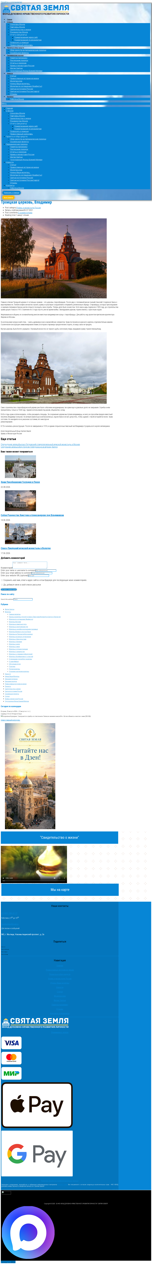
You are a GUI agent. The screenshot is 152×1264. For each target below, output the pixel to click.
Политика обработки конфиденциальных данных (59, 1181)
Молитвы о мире (14, 647)
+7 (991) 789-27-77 (9, 913)
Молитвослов (16, 81)
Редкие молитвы (14, 669)
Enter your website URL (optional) (14, 575)
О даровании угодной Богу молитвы (20, 659)
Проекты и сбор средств (59, 974)
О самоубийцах (14, 661)
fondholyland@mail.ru (9, 924)
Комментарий (7, 568)
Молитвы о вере (14, 644)
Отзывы (13, 94)
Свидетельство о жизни (20, 29)
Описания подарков (11, 679)
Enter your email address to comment (16, 573)
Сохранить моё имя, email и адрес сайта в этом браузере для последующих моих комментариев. (45, 580)
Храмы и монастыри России (22, 66)
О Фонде (10, 22)
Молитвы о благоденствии (17, 639)
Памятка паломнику (18, 58)
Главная (9, 20)
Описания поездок (11, 681)
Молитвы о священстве (17, 652)
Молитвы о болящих (15, 642)
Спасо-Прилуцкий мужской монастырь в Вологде (26, 548)
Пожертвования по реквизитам (27, 40)
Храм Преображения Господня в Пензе (20, 482)
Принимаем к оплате (59, 1032)
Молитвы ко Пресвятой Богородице (21, 634)
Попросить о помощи (19, 42)
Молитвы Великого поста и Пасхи (20, 632)
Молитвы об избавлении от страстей (21, 656)
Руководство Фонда (19, 32)
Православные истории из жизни (24, 78)
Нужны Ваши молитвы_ (20, 84)
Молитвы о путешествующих (18, 649)
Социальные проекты (19, 53)
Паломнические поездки (15, 55)
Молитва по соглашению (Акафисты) (26, 86)
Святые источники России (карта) (24, 91)
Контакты (10, 97)
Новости (10, 73)
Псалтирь (12, 666)
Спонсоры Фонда (17, 24)
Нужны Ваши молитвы (59, 983)
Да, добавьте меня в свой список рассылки (22, 584)
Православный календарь (21, 45)
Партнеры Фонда (17, 27)
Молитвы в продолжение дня (18, 627)
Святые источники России (21, 89)
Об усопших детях (15, 664)
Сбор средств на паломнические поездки (28, 50)
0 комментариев (25, 212)
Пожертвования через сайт (26, 37)
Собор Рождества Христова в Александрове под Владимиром (32, 515)
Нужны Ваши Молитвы (12, 676)
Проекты (8, 686)
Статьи (13, 76)
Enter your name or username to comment (18, 570)
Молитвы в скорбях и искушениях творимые (23, 629)
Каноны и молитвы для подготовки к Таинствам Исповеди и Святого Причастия (35, 617)
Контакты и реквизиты (59, 1013)
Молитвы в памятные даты (18, 624)
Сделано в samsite (115, 1189)
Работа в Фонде (17, 99)
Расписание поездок (19, 60)
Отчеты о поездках (18, 63)
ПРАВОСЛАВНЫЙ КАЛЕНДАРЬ (10, 720)
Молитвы (8, 612)
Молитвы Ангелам (15, 622)
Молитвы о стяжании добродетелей (20, 654)
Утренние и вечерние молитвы (19, 671)
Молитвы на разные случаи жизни (20, 637)
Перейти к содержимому (11, 2)
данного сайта (63, 1185)
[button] (76, 103)
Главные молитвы (15, 614)
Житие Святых (16, 68)
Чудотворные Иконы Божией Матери (26, 71)
